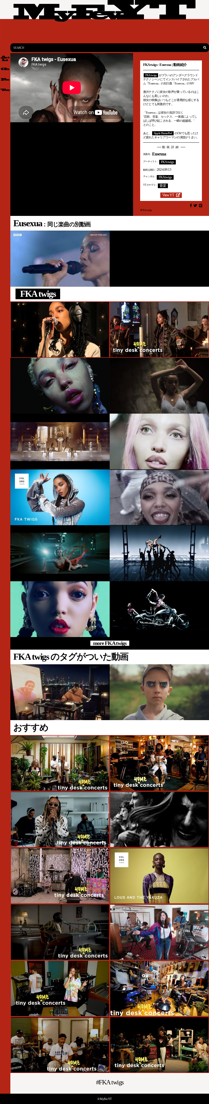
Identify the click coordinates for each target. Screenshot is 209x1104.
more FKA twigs (110, 643)
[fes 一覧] (5, 79)
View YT (168, 195)
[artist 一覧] (5, 58)
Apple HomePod (163, 133)
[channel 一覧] (5, 69)
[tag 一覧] (5, 90)
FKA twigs (151, 75)
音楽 (162, 186)
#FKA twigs (146, 210)
